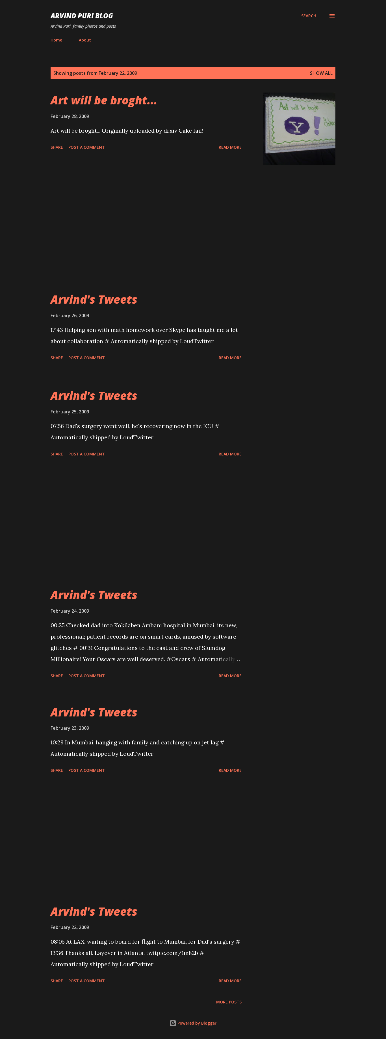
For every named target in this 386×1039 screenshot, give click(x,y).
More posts (229, 1002)
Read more (230, 147)
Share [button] (57, 147)
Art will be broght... (104, 100)
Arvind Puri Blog (82, 15)
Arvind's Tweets (94, 299)
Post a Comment (86, 147)
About (85, 40)
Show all (321, 73)
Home (56, 40)
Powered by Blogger (196, 1023)
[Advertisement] (146, 228)
